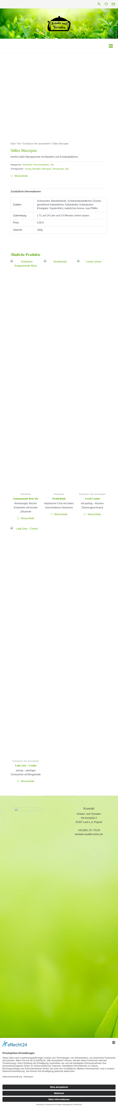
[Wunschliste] (106, 4)
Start (13, 143)
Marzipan (46, 169)
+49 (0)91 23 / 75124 (89, 830)
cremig (28, 169)
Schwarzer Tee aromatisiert (36, 143)
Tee (19, 143)
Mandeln (36, 169)
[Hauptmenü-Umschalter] (111, 46)
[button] (99, 4)
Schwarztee (58, 169)
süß (67, 169)
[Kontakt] (113, 4)
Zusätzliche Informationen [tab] (26, 191)
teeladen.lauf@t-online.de (89, 834)
